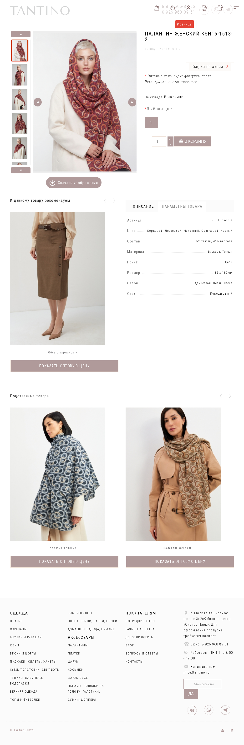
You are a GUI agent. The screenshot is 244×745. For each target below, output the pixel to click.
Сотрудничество (140, 621)
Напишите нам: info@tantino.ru (200, 670)
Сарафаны (18, 629)
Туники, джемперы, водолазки (26, 680)
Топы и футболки (25, 699)
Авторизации (186, 82)
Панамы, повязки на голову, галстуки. (86, 688)
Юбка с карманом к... (64, 352)
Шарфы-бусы (78, 678)
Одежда (19, 613)
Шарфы (73, 661)
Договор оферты (139, 637)
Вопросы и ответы (142, 653)
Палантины (78, 645)
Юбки (14, 645)
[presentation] (105, 200)
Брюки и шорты (23, 653)
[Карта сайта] (222, 730)
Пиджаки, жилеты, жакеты (33, 661)
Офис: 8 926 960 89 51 (209, 644)
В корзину (195, 141)
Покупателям (141, 613)
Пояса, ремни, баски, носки (92, 621)
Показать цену (64, 366)
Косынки (76, 669)
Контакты (134, 661)
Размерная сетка (140, 629)
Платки (74, 653)
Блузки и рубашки (26, 637)
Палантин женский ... (64, 548)
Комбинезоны (80, 613)
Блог (130, 645)
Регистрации (156, 82)
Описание (143, 206)
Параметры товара (182, 206)
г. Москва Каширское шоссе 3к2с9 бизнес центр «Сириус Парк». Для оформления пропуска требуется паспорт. (207, 624)
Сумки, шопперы (82, 699)
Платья (16, 621)
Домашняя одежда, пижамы (92, 629)
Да (191, 694)
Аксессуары (81, 637)
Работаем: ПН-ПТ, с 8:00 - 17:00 (208, 655)
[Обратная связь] (232, 730)
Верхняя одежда (23, 691)
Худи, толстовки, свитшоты (35, 669)
